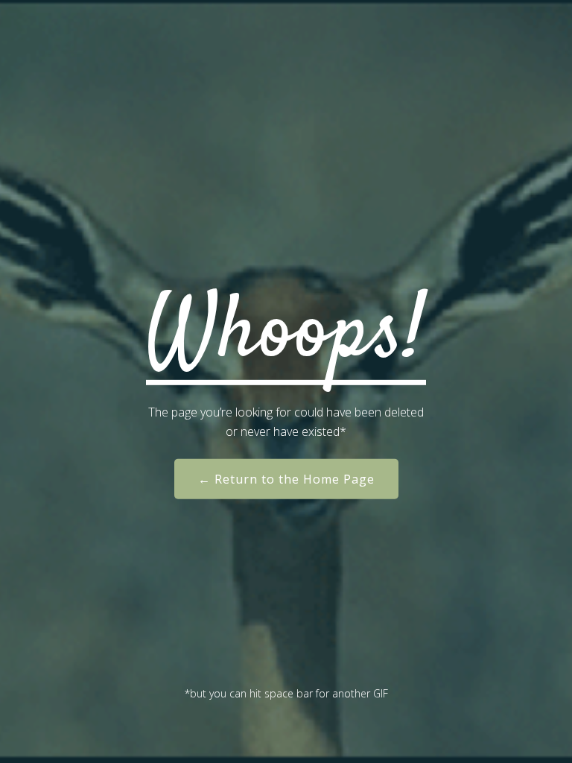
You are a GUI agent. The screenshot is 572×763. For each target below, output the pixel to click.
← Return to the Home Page (286, 479)
